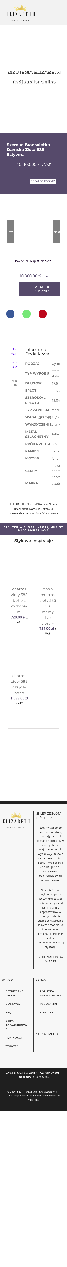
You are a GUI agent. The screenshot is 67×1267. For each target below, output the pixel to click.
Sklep (30, 504)
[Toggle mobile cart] (45, 14)
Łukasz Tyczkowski (30, 1095)
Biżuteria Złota (45, 504)
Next (57, 231)
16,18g (57, 417)
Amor (56, 458)
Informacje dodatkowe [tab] (14, 360)
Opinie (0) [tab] (14, 383)
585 (54, 444)
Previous (10, 236)
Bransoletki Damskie (27, 509)
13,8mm (58, 400)
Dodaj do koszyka (43, 181)
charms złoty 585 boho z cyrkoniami (19, 600)
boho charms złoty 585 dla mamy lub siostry (48, 606)
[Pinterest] (43, 314)
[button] (8, 559)
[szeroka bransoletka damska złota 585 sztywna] (33, 232)
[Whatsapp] (47, 1044)
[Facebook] (10, 314)
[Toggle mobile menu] (60, 14)
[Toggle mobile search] (52, 14)
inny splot (59, 390)
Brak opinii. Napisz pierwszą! (33, 261)
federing (58, 410)
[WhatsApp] (27, 314)
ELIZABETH (17, 504)
